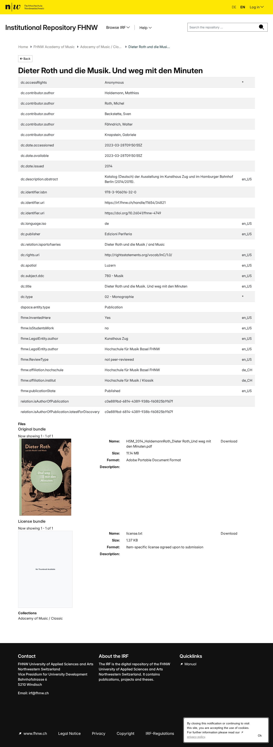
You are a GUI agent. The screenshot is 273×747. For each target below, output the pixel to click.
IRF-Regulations (160, 733)
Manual (190, 664)
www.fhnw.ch (35, 733)
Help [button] (144, 27)
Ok (260, 735)
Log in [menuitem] (255, 7)
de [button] (234, 7)
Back (26, 58)
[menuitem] (119, 27)
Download (229, 441)
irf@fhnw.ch (39, 693)
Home (23, 47)
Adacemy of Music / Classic (101, 47)
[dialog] (226, 730)
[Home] (24, 7)
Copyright (126, 733)
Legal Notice (70, 733)
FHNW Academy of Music (54, 47)
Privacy (99, 733)
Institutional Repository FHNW (51, 27)
